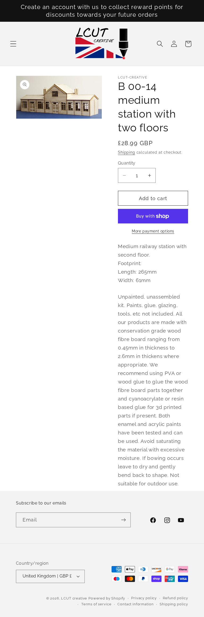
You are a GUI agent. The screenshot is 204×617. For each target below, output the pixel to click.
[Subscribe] (123, 519)
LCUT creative (74, 598)
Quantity (126, 163)
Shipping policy (174, 604)
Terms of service (96, 604)
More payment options (153, 231)
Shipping (126, 152)
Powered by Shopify (106, 598)
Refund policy (175, 598)
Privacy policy (144, 598)
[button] (13, 44)
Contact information (135, 604)
